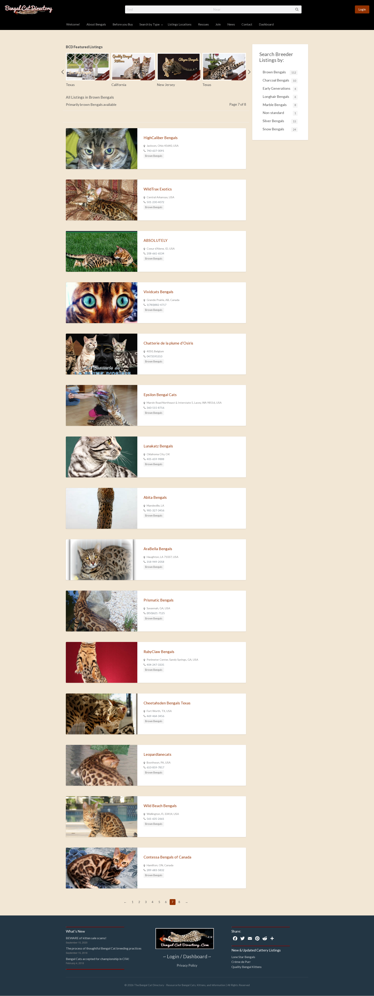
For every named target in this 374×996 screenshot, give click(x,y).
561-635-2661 (155, 818)
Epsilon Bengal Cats (160, 394)
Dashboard (266, 24)
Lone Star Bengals (243, 957)
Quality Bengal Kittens (246, 967)
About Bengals (96, 24)
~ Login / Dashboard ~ (187, 956)
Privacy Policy (187, 965)
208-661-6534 (155, 253)
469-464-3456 (155, 716)
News (231, 24)
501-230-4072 (155, 202)
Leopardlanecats (157, 754)
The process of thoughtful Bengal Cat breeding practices (103, 948)
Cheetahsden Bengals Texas (167, 703)
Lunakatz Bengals (158, 446)
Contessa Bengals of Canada (167, 857)
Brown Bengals (153, 155)
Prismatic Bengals (159, 600)
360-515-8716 (155, 407)
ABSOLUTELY (156, 240)
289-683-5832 (155, 870)
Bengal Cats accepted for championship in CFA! (97, 959)
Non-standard (279, 112)
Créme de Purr (241, 962)
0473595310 (154, 356)
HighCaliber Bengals (161, 137)
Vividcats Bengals (158, 291)
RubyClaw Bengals (159, 651)
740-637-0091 (155, 150)
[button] (62, 72)
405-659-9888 (155, 459)
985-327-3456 (155, 510)
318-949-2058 (155, 561)
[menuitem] (362, 9)
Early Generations (279, 88)
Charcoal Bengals (279, 80)
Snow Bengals (279, 129)
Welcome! (73, 24)
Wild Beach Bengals (160, 805)
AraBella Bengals (158, 548)
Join (218, 24)
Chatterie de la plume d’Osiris (168, 343)
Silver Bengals (279, 121)
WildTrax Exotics (158, 189)
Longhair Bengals (279, 96)
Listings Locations (179, 24)
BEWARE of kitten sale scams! (86, 938)
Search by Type (149, 24)
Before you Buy (123, 24)
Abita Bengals (155, 497)
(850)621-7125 (156, 613)
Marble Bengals (279, 105)
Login (362, 9)
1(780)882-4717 (156, 304)
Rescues (203, 24)
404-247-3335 (155, 664)
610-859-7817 (155, 767)
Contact (247, 24)
